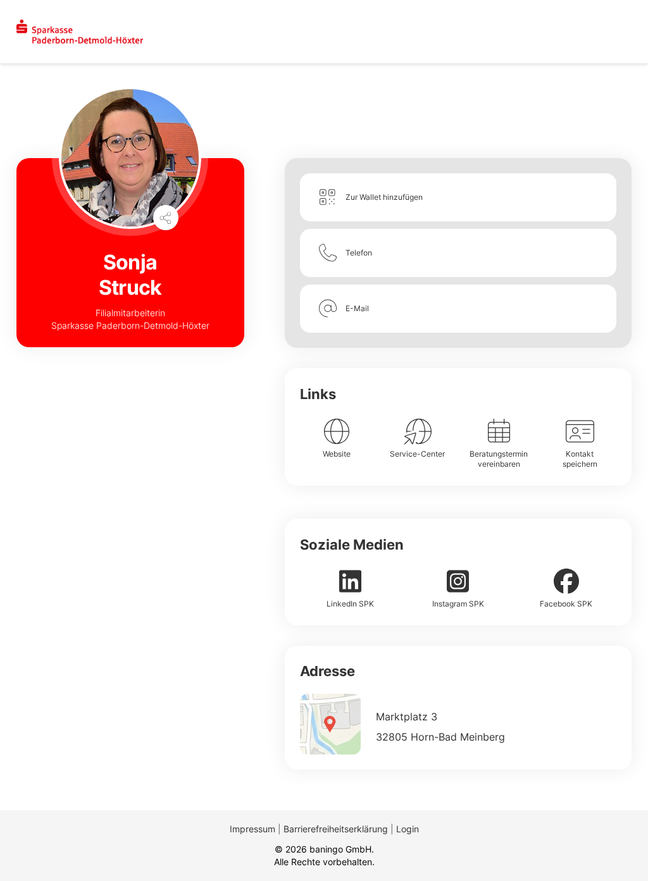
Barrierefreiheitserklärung (336, 828)
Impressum (252, 828)
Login (407, 828)
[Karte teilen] (165, 217)
